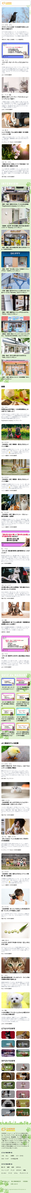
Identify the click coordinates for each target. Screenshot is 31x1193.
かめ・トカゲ (5, 1159)
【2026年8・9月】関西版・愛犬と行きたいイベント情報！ (15, 480)
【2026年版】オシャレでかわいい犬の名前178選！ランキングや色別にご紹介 (15, 910)
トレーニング (7, 585)
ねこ (3, 95)
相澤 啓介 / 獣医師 (5, 632)
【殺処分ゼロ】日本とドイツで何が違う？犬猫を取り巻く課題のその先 (15, 165)
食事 (13, 1167)
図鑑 (10, 95)
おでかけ (6, 442)
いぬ (3, 60)
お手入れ (18, 1167)
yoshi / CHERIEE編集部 (7, 109)
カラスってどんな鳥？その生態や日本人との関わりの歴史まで (15, 28)
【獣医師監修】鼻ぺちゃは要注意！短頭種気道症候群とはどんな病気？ (15, 623)
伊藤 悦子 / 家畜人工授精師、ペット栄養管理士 (13, 39)
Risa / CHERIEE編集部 (6, 953)
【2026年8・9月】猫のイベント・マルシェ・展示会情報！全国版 (15, 515)
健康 (5, 620)
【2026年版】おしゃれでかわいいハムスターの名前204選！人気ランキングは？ (15, 803)
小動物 (2, 800)
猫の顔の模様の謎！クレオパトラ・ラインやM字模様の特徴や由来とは (15, 978)
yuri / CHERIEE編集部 (7, 75)
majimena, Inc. (23, 1189)
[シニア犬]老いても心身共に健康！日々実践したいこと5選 (15, 133)
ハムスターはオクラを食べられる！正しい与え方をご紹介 (15, 943)
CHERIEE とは (5, 1181)
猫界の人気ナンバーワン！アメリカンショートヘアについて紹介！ (15, 98)
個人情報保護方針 (16, 1181)
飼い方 (6, 130)
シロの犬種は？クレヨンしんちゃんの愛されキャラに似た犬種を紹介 (15, 1013)
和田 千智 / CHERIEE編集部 (7, 598)
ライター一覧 (5, 1184)
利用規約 (25, 1181)
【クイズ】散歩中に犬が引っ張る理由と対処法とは (15, 657)
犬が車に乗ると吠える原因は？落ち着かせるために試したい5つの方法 (15, 588)
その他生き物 (14, 1159)
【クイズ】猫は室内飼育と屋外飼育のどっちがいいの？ (15, 552)
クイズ (6, 60)
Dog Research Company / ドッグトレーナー (11, 420)
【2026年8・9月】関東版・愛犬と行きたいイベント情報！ (15, 445)
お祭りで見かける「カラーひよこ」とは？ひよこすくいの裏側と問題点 (15, 767)
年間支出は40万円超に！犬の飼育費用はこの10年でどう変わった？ (14, 410)
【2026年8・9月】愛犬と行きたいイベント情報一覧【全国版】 (15, 875)
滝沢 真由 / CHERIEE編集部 (8, 176)
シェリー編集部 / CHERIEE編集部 (9, 455)
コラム (10, 25)
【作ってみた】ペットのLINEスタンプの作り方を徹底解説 (14, 840)
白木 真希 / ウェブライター (7, 778)
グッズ (6, 95)
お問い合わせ (14, 1184)
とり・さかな (5, 25)
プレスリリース (24, 1173)
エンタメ (6, 512)
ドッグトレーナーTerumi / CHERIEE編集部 (11, 142)
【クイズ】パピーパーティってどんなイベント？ (15, 63)
